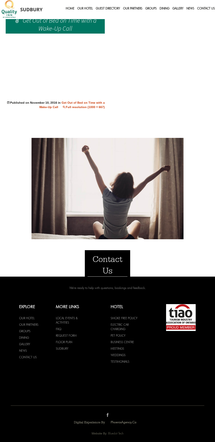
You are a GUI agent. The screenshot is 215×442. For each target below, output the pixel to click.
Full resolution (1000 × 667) (85, 107)
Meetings (117, 348)
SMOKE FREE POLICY (124, 318)
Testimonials (120, 361)
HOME (70, 8)
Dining (164, 8)
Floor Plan (64, 342)
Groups (151, 8)
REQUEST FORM (66, 335)
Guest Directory (108, 8)
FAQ (58, 329)
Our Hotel (85, 8)
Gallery (178, 8)
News (190, 8)
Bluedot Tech (115, 433)
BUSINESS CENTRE (122, 342)
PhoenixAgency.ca (123, 422)
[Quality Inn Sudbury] (28, 9)
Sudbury (62, 348)
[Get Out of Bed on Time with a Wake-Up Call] (107, 188)
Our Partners (132, 8)
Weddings (118, 355)
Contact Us (206, 8)
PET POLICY (118, 335)
